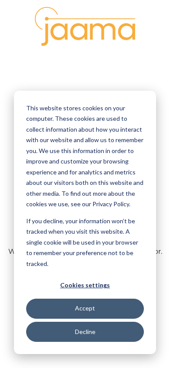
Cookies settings (85, 285)
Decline (85, 331)
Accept (85, 308)
